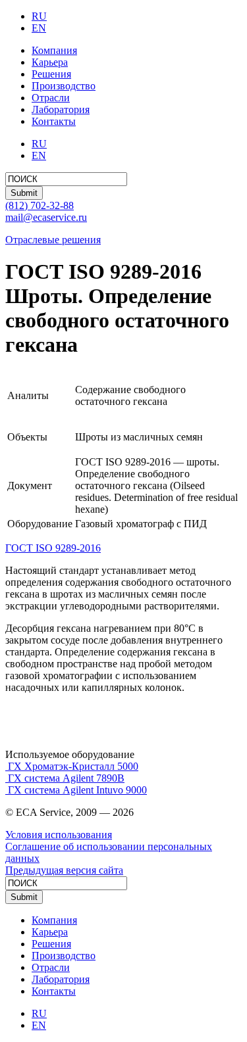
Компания (54, 50)
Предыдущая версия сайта (64, 870)
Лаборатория (61, 109)
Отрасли (51, 97)
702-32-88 (39, 205)
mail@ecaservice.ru (46, 217)
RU (39, 16)
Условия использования (58, 834)
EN (39, 28)
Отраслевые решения (53, 239)
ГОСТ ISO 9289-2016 (53, 548)
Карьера (50, 62)
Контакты (54, 121)
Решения (51, 74)
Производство (64, 85)
